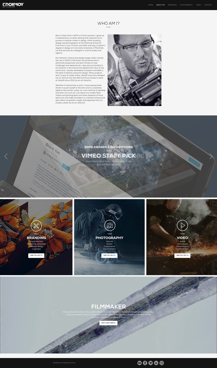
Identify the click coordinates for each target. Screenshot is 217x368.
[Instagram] (161, 363)
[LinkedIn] (156, 363)
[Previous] (6, 156)
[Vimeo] (150, 363)
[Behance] (139, 363)
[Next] (211, 156)
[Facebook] (145, 363)
